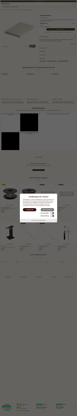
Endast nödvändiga (47, 209)
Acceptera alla (29, 209)
